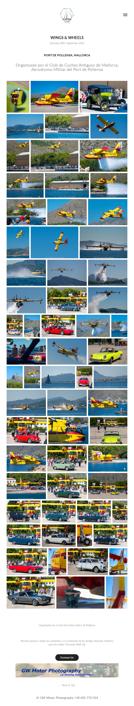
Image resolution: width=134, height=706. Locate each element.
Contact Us (67, 657)
